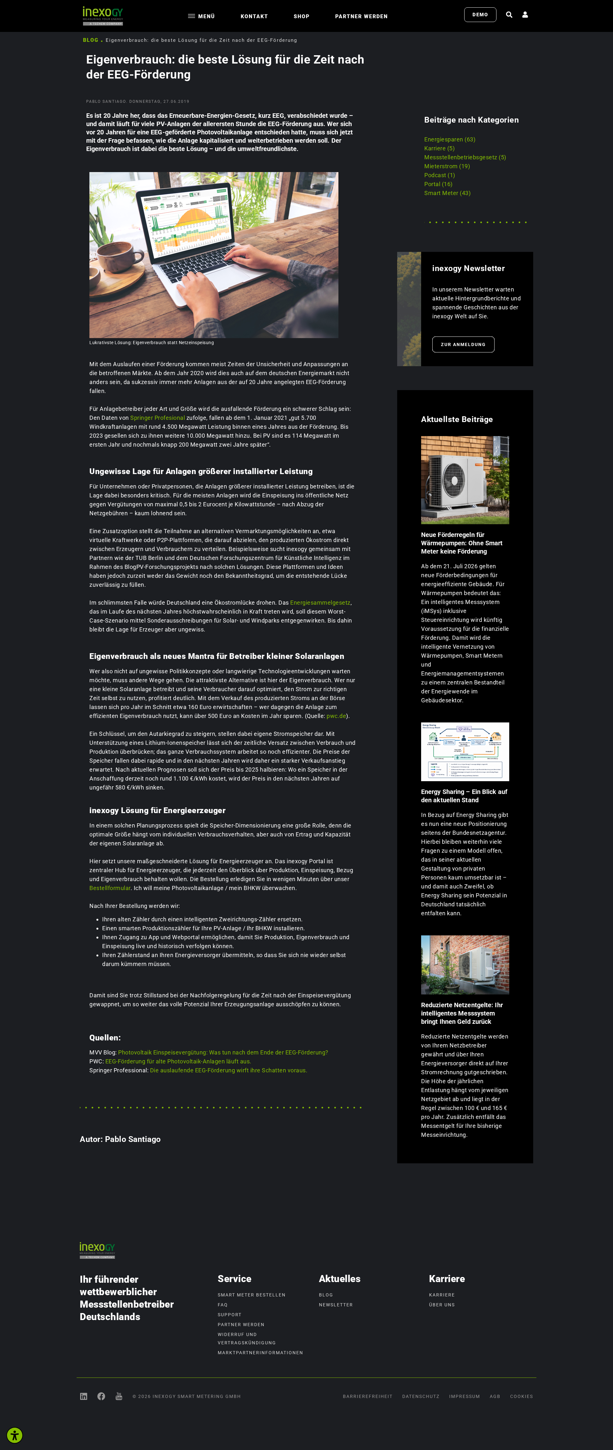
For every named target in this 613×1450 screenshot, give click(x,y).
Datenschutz (421, 1396)
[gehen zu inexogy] (101, 1396)
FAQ (223, 1304)
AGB (495, 1396)
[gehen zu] (509, 14)
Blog (91, 40)
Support (230, 1314)
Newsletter (336, 1304)
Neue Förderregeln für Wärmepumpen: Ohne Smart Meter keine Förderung (462, 543)
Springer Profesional (157, 417)
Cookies (521, 1396)
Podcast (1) (439, 175)
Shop (302, 16)
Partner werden (361, 16)
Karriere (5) (439, 148)
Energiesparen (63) (449, 139)
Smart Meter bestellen (252, 1294)
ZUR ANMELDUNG (463, 344)
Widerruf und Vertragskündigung (247, 1338)
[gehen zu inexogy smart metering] (84, 1396)
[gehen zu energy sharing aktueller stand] (465, 751)
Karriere (442, 1294)
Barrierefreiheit (368, 1396)
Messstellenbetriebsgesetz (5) (465, 157)
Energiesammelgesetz (320, 602)
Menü (206, 16)
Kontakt (254, 16)
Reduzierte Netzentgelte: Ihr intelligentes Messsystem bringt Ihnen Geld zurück (462, 1013)
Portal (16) (438, 184)
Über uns (442, 1304)
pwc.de (336, 716)
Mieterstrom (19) (447, 166)
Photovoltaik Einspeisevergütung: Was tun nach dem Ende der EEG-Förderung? (223, 1052)
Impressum (464, 1396)
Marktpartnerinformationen (260, 1352)
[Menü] (191, 15)
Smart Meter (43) (447, 193)
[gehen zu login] (525, 14)
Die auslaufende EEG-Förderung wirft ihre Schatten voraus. (229, 1070)
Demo (480, 15)
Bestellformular (110, 888)
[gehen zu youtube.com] (119, 1396)
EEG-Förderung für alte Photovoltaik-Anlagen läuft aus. (178, 1061)
